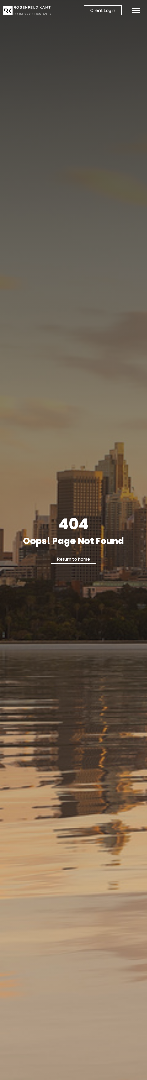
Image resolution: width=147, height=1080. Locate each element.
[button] (136, 10)
